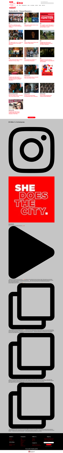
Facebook (33, 439)
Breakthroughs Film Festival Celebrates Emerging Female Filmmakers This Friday (14, 112)
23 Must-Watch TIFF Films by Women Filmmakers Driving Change (15, 60)
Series (20, 5)
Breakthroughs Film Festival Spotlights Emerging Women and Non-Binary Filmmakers (46, 43)
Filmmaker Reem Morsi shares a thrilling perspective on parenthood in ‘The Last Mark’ (47, 60)
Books (28, 5)
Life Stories (16, 93)
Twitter (33, 438)
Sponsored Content (12, 444)
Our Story (10, 438)
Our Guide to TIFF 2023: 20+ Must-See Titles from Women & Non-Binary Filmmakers (16, 43)
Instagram (33, 440)
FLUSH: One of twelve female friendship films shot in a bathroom (31, 96)
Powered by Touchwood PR (31, 448)
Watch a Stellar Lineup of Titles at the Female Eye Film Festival (31, 43)
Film (17, 5)
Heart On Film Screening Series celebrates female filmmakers (46, 96)
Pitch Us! (10, 439)
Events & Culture (27, 75)
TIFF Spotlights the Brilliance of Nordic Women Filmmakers (30, 60)
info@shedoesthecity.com (36, 444)
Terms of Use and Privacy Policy (36, 445)
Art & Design (32, 5)
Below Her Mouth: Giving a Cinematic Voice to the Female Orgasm (31, 78)
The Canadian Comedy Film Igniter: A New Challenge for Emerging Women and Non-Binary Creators (47, 26)
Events (40, 5)
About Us (43, 5)
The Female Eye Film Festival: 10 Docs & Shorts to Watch (31, 25)
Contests (36, 5)
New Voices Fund (11, 440)
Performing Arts (24, 5)
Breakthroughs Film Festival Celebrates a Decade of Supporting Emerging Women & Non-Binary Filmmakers (15, 78)
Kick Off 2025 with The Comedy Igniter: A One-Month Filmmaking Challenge (15, 26)
